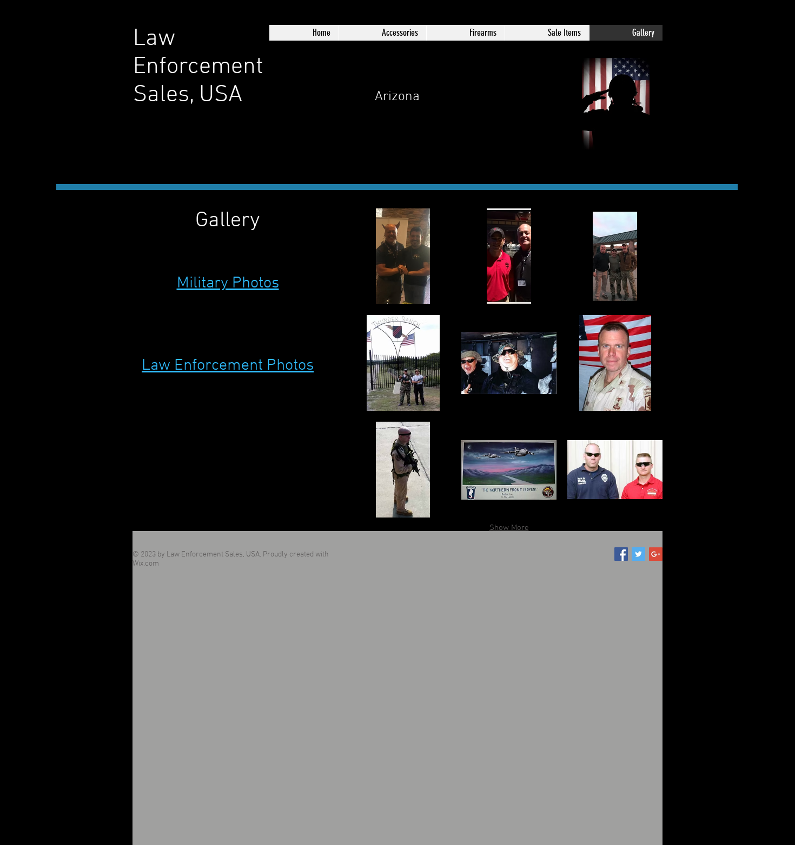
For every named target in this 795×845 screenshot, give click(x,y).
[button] (403, 256)
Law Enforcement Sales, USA (198, 67)
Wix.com (145, 563)
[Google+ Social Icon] (655, 554)
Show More (509, 528)
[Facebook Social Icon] (621, 554)
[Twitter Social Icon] (638, 554)
